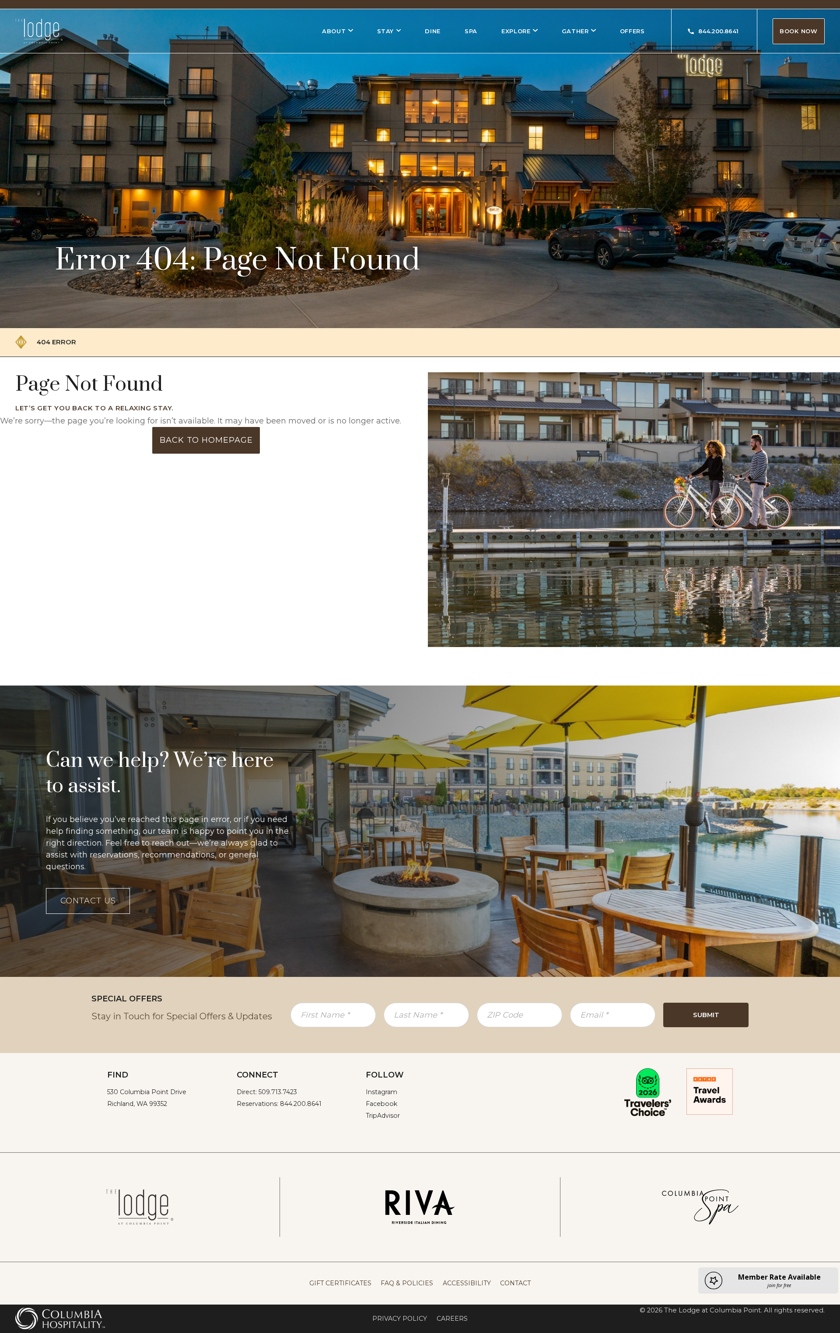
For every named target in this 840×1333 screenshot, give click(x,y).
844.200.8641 (718, 31)
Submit (706, 1015)
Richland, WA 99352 (137, 1104)
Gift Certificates (340, 1283)
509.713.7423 (278, 1092)
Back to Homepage (206, 440)
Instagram (381, 1092)
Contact (515, 1283)
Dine (433, 31)
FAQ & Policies (407, 1283)
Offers (632, 31)
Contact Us (88, 901)
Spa (471, 31)
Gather (575, 31)
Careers (452, 1319)
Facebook (381, 1104)
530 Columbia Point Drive (146, 1092)
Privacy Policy (399, 1319)
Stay (385, 31)
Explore (516, 31)
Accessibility (467, 1283)
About (334, 31)
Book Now (799, 31)
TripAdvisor (383, 1116)
